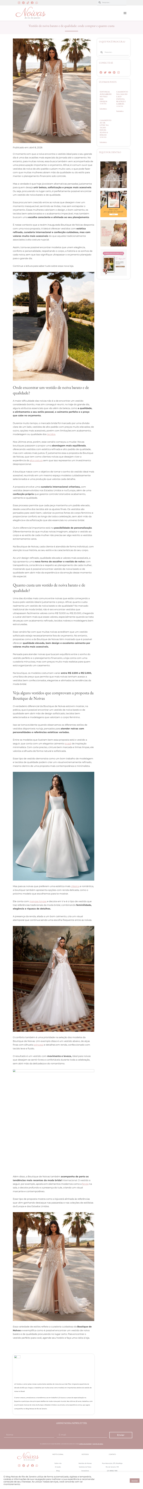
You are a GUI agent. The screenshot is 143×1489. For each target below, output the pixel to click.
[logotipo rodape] (28, 1456)
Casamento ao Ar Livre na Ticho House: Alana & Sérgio (105, 127)
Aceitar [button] (134, 1480)
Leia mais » (103, 108)
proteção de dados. (98, 1443)
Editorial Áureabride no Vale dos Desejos (106, 97)
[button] (125, 13)
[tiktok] (28, 3)
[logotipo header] (37, 13)
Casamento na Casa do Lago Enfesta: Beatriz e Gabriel (122, 98)
